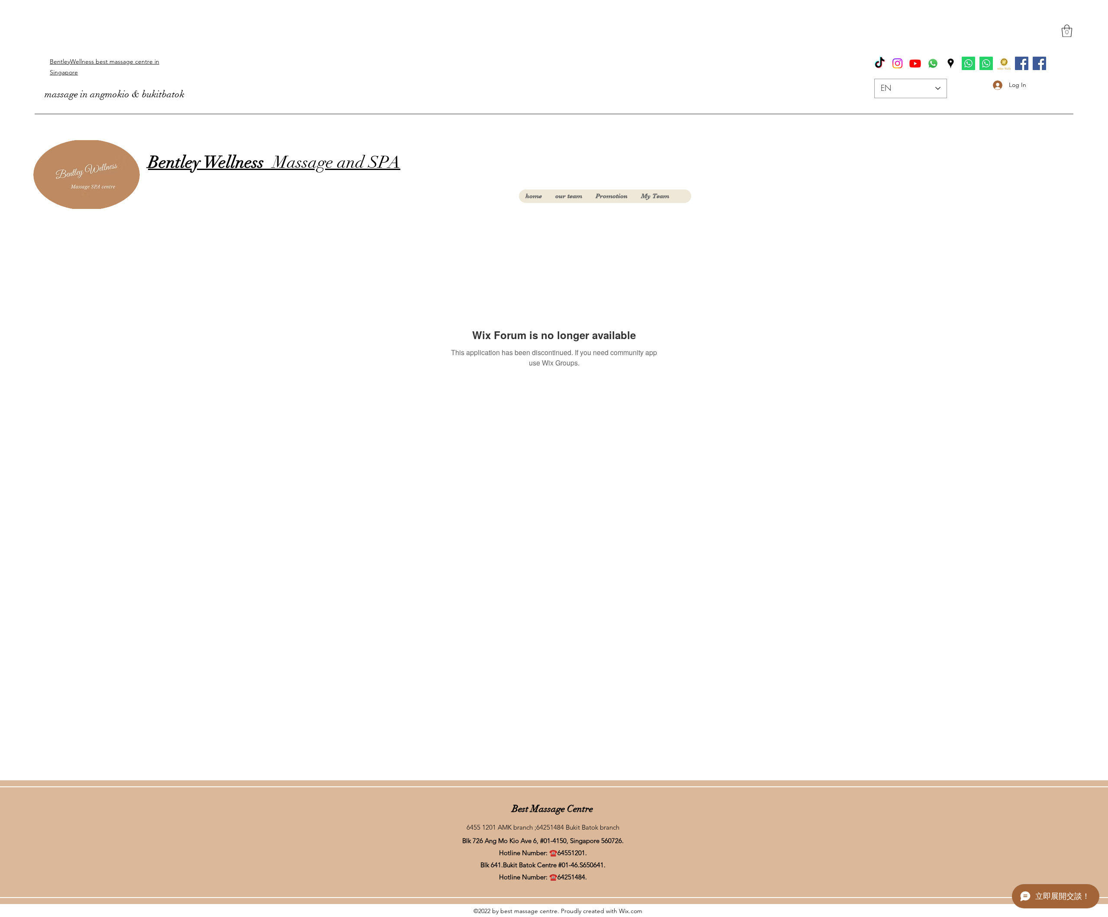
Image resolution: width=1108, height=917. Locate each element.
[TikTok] (879, 63)
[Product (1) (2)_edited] (1004, 63)
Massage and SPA (274, 162)
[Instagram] (897, 63)
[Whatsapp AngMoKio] (986, 63)
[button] (1067, 31)
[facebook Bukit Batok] (1021, 63)
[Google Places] (950, 63)
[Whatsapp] (933, 63)
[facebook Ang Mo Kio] (1039, 63)
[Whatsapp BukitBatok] (968, 63)
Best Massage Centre (552, 808)
